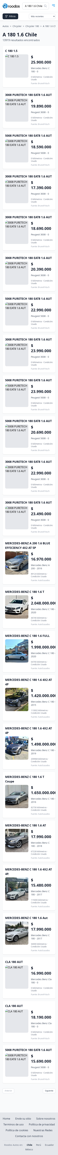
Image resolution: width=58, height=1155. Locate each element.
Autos (6, 26)
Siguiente (49, 1090)
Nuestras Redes (43, 1130)
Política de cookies (17, 1130)
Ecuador (49, 1144)
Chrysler (17, 26)
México (29, 1149)
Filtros (12, 16)
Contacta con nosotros (29, 1136)
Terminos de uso (13, 1124)
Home (6, 1118)
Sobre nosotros (45, 1118)
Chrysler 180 (32, 26)
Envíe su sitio (23, 1118)
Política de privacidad (42, 1124)
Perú (38, 1144)
